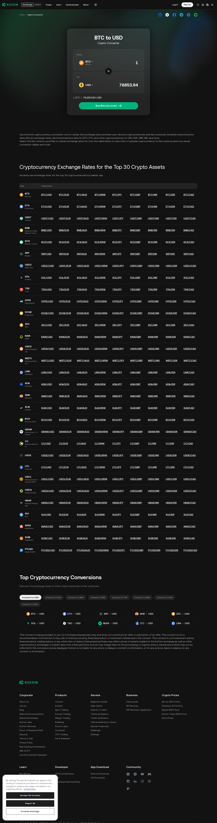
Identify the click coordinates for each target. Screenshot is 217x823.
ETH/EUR (64, 206)
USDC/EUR (65, 265)
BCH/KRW (100, 419)
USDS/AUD (83, 348)
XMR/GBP (135, 396)
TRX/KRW (100, 289)
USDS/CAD (190, 348)
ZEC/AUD (82, 325)
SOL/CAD (189, 277)
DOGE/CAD (190, 313)
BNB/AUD (82, 230)
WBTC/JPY (118, 360)
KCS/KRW (100, 242)
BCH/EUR (64, 419)
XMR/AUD (82, 396)
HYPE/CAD (189, 301)
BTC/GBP (135, 194)
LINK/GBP (135, 372)
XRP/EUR (64, 254)
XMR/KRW (100, 396)
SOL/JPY (117, 277)
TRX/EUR (64, 289)
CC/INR (152, 443)
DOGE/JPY (118, 313)
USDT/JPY (117, 218)
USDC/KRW (101, 265)
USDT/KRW (101, 218)
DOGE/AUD (83, 313)
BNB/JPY (117, 230)
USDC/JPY (118, 265)
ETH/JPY (117, 206)
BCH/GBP (135, 419)
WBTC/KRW (101, 360)
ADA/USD (46, 384)
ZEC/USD (46, 325)
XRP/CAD (189, 254)
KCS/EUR (64, 242)
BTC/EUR (64, 194)
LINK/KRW (100, 372)
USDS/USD (47, 348)
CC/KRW (99, 443)
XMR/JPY (117, 396)
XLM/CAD (189, 408)
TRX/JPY (117, 289)
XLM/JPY (117, 408)
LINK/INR (153, 372)
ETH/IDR (170, 206)
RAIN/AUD (82, 336)
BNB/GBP (135, 230)
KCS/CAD (189, 242)
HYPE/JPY (117, 301)
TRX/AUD (82, 289)
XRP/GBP (135, 254)
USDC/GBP (136, 265)
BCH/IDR (170, 419)
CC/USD (46, 443)
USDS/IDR (171, 348)
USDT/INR (153, 218)
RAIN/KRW (100, 336)
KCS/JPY (117, 242)
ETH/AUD (82, 206)
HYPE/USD (47, 301)
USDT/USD (47, 218)
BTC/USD (46, 194)
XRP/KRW (100, 254)
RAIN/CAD (189, 336)
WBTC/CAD (190, 360)
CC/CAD (188, 443)
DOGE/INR (153, 313)
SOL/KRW (100, 277)
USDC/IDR (171, 265)
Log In (175, 4)
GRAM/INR (154, 431)
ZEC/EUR (64, 325)
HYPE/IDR (171, 301)
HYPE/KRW (101, 301)
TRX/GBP (135, 289)
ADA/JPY (117, 384)
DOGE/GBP (136, 313)
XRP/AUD (82, 254)
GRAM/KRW (101, 431)
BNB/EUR (64, 230)
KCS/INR (152, 242)
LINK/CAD (189, 372)
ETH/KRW (100, 206)
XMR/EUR (64, 396)
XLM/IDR (170, 408)
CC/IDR (170, 443)
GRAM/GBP (136, 431)
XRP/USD (46, 254)
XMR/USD (46, 396)
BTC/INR (152, 194)
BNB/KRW (100, 230)
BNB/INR (152, 230)
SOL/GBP (135, 277)
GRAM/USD (47, 431)
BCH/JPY (117, 419)
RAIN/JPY (117, 336)
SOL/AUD (82, 277)
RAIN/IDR (171, 336)
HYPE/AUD (82, 301)
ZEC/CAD (189, 325)
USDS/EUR (65, 348)
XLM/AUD (82, 408)
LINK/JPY (117, 372)
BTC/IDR (170, 194)
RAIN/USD (46, 336)
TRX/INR (152, 289)
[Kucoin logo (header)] (10, 4)
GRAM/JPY (118, 431)
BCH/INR (153, 419)
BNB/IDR (170, 230)
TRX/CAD (189, 289)
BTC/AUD (82, 194)
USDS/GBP (136, 348)
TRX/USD (46, 289)
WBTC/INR (154, 360)
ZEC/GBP (135, 325)
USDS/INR (153, 348)
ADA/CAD (189, 384)
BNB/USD (46, 230)
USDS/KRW (101, 348)
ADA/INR (152, 384)
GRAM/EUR (65, 431)
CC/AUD (81, 443)
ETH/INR (152, 206)
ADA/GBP (135, 384)
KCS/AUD (82, 242)
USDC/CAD (190, 265)
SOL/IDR (170, 277)
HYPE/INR (153, 301)
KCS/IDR (170, 242)
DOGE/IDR (171, 313)
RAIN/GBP (135, 336)
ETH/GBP (135, 206)
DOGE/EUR (65, 313)
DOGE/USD (47, 313)
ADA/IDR (170, 384)
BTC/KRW (100, 194)
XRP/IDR (170, 254)
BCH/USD (46, 419)
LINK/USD (46, 372)
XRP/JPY (116, 254)
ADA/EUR (64, 384)
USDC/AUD (83, 265)
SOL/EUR (64, 277)
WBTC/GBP (136, 360)
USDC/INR (153, 265)
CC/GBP (134, 443)
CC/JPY (116, 443)
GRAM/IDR (171, 431)
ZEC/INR (152, 325)
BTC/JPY (117, 194)
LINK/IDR (170, 372)
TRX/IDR (170, 289)
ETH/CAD (189, 206)
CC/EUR (63, 443)
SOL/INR (152, 277)
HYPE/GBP (136, 301)
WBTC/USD (47, 360)
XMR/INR (153, 396)
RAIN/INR (153, 336)
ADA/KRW (100, 384)
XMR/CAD (189, 396)
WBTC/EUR (65, 360)
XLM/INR (152, 408)
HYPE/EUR (64, 301)
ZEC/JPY (117, 325)
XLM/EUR (64, 408)
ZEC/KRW (100, 325)
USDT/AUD (83, 218)
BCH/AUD (82, 419)
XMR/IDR (170, 396)
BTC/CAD (189, 194)
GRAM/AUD (83, 431)
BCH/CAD (189, 419)
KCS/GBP (135, 242)
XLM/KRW (100, 408)
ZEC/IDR (170, 325)
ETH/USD (46, 206)
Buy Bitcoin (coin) (106, 105)
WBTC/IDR (171, 360)
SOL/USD (46, 277)
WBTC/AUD (83, 360)
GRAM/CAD (190, 431)
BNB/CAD (189, 230)
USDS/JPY (118, 348)
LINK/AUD (82, 372)
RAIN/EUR (64, 336)
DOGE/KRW (101, 313)
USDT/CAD (190, 218)
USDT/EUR (65, 218)
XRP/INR (152, 254)
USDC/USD (47, 265)
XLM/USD (46, 408)
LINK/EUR (64, 372)
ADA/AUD (82, 384)
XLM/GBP (135, 408)
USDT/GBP (136, 218)
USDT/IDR (171, 218)
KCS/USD (46, 242)
